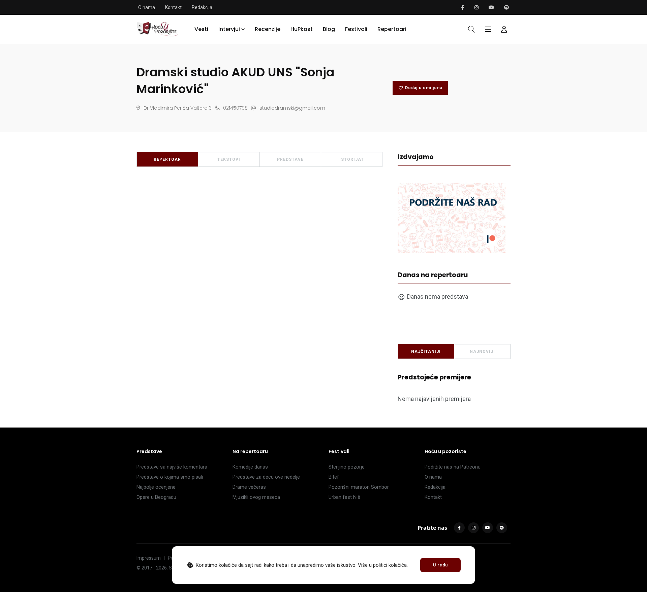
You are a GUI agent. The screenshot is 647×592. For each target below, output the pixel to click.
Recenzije (267, 29)
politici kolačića (390, 565)
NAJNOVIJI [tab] (482, 351)
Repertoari (391, 29)
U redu (440, 565)
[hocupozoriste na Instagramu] (476, 7)
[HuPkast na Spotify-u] (506, 7)
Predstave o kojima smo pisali (169, 477)
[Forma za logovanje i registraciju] (504, 29)
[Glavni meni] (488, 29)
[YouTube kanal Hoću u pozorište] (491, 7)
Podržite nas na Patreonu (453, 467)
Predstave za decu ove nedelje (266, 477)
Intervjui (229, 29)
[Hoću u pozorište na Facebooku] (462, 7)
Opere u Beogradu (156, 497)
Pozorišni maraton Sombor (359, 487)
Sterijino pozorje (347, 467)
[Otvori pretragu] (471, 29)
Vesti (201, 29)
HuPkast (301, 29)
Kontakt (173, 7)
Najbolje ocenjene (156, 487)
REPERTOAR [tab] (167, 159)
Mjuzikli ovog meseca (256, 497)
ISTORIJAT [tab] (351, 159)
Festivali (356, 29)
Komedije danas (250, 467)
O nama (146, 7)
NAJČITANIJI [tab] (426, 351)
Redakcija (202, 7)
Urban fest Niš (344, 497)
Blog (329, 29)
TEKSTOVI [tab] (228, 159)
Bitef (334, 477)
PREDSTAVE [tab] (290, 159)
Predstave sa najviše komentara (171, 467)
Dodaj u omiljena (423, 87)
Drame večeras (249, 487)
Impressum (148, 558)
